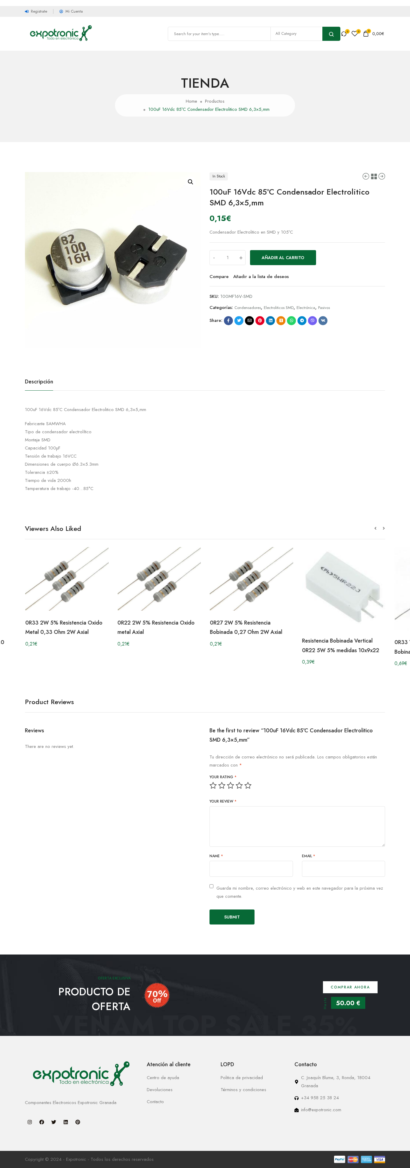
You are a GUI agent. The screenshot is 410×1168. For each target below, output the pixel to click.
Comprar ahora (350, 987)
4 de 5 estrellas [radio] (239, 785)
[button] (190, 182)
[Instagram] (30, 1122)
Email (308, 856)
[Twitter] (54, 1122)
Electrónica (306, 307)
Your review (223, 801)
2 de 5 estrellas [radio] (221, 785)
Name (216, 856)
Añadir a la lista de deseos (261, 276)
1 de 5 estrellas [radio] (213, 785)
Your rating (223, 777)
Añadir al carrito (283, 258)
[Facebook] (42, 1122)
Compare (219, 276)
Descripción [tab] (39, 382)
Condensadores (247, 307)
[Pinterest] (78, 1122)
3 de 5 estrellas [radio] (230, 785)
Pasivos (324, 307)
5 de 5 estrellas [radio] (248, 785)
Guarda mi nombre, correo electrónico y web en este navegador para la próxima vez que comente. (299, 892)
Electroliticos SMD (279, 307)
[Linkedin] (66, 1122)
